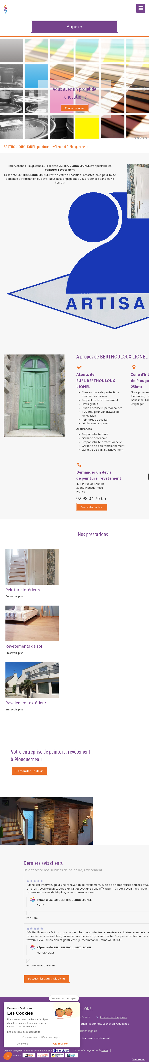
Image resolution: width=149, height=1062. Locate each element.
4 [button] (143, 138)
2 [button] (138, 138)
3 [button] (141, 138)
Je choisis (22, 1043)
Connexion (138, 1059)
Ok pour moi (61, 1043)
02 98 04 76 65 (91, 498)
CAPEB (104, 1050)
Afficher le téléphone (113, 1017)
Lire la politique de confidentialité (23, 1032)
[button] (7, 1055)
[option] (74, 89)
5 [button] (146, 138)
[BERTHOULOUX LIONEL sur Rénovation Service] (57, 1055)
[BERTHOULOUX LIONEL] (5, 13)
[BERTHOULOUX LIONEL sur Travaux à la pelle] (43, 1055)
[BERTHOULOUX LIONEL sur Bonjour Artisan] (29, 1055)
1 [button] (135, 138)
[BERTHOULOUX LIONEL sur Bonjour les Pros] (71, 1055)
